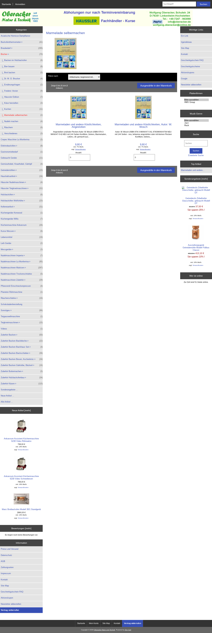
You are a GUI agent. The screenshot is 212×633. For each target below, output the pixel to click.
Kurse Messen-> (22, 231)
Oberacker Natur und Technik (104, 630)
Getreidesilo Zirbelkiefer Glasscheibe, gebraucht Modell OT (196, 200)
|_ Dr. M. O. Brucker (22, 78)
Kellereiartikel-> (22, 207)
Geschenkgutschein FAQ (12, 592)
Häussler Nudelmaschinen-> (22, 182)
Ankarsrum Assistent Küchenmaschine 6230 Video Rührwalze (21, 439)
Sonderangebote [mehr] (196, 179)
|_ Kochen (22, 109)
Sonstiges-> (22, 310)
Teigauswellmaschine (22, 316)
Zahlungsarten (7, 567)
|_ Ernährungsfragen (22, 84)
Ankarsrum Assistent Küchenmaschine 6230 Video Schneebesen (21, 477)
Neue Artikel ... (7, 396)
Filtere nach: (53, 76)
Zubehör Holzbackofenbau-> (22, 377)
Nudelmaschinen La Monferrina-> (22, 261)
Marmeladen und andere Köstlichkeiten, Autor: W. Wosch (143, 125)
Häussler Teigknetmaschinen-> (22, 188)
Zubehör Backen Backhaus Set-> (22, 347)
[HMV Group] (196, 102)
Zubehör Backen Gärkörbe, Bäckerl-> (22, 365)
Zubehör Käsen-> (22, 383)
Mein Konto (94, 623)
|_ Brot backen (22, 72)
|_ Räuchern (22, 127)
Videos (22, 329)
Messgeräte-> (22, 249)
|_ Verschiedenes (22, 133)
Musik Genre (196, 113)
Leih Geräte (22, 243)
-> (22, 54)
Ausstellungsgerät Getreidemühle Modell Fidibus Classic (196, 247)
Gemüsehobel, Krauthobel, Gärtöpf (22, 164)
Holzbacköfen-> (22, 194)
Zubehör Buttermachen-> (22, 371)
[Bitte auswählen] (196, 100)
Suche (196, 134)
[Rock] (196, 125)
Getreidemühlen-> (22, 170)
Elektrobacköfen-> (22, 146)
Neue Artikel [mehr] (21, 410)
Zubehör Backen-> (22, 335)
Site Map (5, 585)
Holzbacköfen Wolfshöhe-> (22, 200)
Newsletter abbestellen (11, 604)
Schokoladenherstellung (11, 304)
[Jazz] (196, 123)
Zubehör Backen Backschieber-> (22, 353)
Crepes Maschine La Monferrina (22, 139)
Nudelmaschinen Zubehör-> (22, 280)
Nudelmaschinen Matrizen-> (22, 267)
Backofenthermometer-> (22, 42)
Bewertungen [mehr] (21, 528)
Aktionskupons (187, 72)
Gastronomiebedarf (22, 152)
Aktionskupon (7, 598)
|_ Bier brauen (22, 66)
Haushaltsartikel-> (22, 176)
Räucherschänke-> (22, 298)
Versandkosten (23, 449)
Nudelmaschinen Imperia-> (22, 255)
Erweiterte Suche (196, 155)
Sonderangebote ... (9, 389)
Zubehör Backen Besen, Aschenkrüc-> (22, 359)
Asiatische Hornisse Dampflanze (15, 36)
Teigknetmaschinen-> (22, 322)
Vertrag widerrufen (10, 610)
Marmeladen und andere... (192, 170)
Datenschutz (6, 555)
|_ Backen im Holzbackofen (22, 60)
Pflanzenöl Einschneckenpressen (22, 286)
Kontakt (4, 579)
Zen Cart (128, 630)
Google (184, 78)
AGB (3, 561)
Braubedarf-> (22, 48)
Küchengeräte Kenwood (22, 213)
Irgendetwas (186, 42)
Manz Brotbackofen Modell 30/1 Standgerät (21, 509)
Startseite (6, 4)
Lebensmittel (22, 237)
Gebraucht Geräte (22, 158)
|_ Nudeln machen (22, 121)
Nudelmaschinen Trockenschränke (22, 274)
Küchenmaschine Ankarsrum (22, 225)
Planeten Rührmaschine (22, 292)
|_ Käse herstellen (22, 103)
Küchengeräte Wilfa (22, 219)
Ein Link (184, 36)
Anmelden (20, 4)
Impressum (6, 573)
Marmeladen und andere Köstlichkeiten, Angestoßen (78, 125)
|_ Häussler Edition (22, 97)
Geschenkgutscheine (190, 66)
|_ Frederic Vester (22, 91)
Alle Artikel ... (7, 402)
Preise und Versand (9, 549)
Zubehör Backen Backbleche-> (22, 341)
